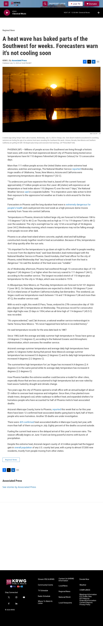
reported (76, 169)
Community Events (45, 585)
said (26, 192)
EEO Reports (84, 598)
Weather (83, 585)
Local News (63, 586)
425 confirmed (26, 422)
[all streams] (99, 13)
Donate (93, 4)
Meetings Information (88, 594)
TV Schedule (43, 591)
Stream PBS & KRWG (46, 579)
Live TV (76, 3)
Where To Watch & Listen (45, 602)
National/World (64, 597)
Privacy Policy (85, 605)
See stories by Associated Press (19, 487)
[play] (7, 12)
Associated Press (19, 60)
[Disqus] (51, 536)
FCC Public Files (86, 596)
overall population (23, 447)
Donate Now (84, 579)
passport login (57, 4)
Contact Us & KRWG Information (66, 580)
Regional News (9, 30)
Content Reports (86, 603)
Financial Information (88, 600)
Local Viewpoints (65, 603)
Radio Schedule (44, 596)
